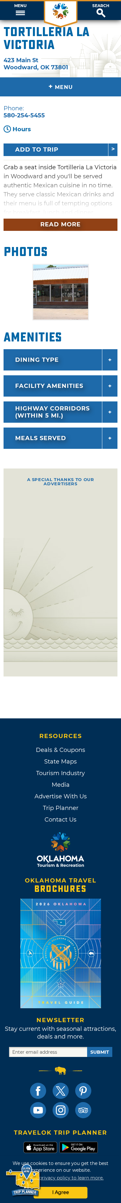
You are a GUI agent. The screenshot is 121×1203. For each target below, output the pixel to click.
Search (100, 6)
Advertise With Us (61, 796)
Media (61, 784)
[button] (20, 11)
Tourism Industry (60, 773)
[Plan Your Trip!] (23, 1180)
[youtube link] (38, 1110)
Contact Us (60, 819)
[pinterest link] (83, 1091)
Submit (99, 1052)
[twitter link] (61, 1091)
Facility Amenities (49, 385)
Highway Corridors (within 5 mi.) (52, 412)
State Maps (60, 761)
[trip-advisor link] (83, 1110)
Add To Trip (36, 149)
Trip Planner (60, 808)
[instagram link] (61, 1110)
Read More (60, 224)
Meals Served (40, 438)
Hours (22, 129)
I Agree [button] (60, 1192)
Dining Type (37, 359)
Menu (20, 6)
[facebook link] (38, 1091)
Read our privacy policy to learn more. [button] (60, 1178)
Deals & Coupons (60, 750)
